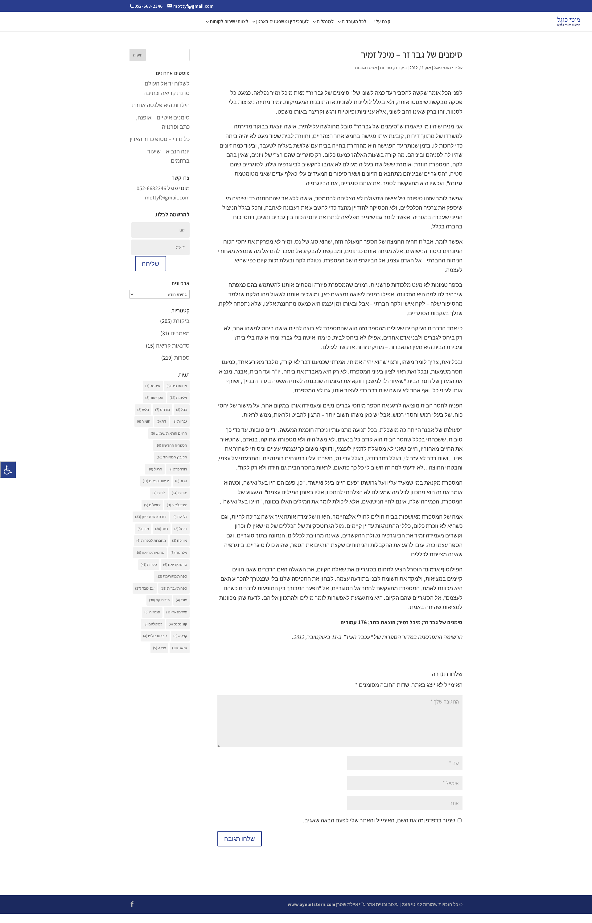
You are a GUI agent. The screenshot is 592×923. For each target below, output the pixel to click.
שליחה (150, 264)
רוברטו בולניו (155, 635)
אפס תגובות (366, 67)
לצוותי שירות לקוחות (229, 22)
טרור (181, 480)
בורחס (162, 409)
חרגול (154, 469)
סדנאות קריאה (173, 345)
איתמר (152, 385)
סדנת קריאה (175, 564)
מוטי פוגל (442, 67)
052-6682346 (151, 188)
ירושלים (152, 505)
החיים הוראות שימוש (169, 433)
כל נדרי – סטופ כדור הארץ (160, 139)
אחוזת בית (176, 385)
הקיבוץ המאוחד (172, 457)
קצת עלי (382, 22)
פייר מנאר (176, 612)
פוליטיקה (159, 600)
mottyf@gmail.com (167, 197)
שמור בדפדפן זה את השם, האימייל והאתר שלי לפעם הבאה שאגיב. (379, 820)
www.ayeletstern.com (311, 904)
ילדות (159, 493)
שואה (179, 647)
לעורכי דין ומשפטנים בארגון (282, 22)
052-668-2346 (148, 6)
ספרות (386, 67)
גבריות (179, 421)
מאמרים (180, 333)
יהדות (179, 493)
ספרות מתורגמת (171, 576)
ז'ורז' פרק (177, 469)
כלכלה (179, 516)
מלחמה (179, 552)
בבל (181, 409)
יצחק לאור (177, 505)
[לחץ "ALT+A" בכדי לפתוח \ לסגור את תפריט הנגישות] (8, 470)
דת (161, 421)
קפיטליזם (152, 624)
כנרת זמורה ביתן (150, 516)
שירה (159, 647)
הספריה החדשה (171, 445)
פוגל (181, 600)
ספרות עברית (174, 588)
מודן (143, 528)
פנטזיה (152, 612)
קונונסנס (178, 624)
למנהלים (325, 22)
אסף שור (154, 397)
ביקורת (400, 67)
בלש (143, 409)
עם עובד (144, 588)
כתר (161, 528)
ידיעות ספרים (156, 480)
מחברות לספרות (151, 540)
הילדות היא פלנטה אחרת (161, 105)
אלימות (178, 397)
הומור (143, 421)
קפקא (180, 635)
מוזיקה (179, 540)
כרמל (180, 528)
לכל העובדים (354, 22)
